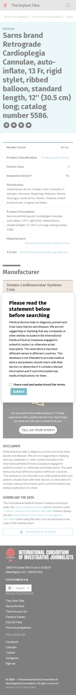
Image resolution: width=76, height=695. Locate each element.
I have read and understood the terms (39, 384)
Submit (19, 391)
